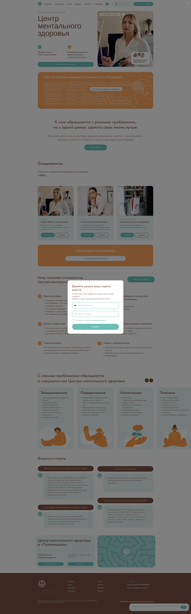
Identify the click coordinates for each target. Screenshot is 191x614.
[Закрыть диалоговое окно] (188, 3)
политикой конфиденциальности (95, 320)
